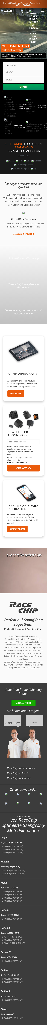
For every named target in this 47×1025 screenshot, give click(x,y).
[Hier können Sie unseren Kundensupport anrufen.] (33, 26)
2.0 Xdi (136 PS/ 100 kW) (12, 846)
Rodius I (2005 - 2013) (10, 975)
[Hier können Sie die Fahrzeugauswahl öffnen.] (25, 33)
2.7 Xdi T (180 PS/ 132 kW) (13, 943)
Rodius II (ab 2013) (8, 996)
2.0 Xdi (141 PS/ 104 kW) (12, 849)
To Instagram (17, 529)
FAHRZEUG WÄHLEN (23, 703)
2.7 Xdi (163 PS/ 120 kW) (12, 898)
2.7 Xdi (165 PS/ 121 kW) (12, 901)
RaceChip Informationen (21, 768)
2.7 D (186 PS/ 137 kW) (12, 937)
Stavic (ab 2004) (7, 1014)
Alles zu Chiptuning (23, 234)
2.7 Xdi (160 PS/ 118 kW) (12, 940)
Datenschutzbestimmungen (17, 462)
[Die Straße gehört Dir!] (23, 568)
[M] (42, 11)
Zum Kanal (15, 393)
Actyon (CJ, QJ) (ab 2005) (11, 843)
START (23, 87)
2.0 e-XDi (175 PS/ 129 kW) (13, 874)
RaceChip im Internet (19, 778)
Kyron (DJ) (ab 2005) (9, 888)
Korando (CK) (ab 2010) (10, 867)
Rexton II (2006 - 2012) (10, 933)
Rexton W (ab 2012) (9, 957)
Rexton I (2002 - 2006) (10, 915)
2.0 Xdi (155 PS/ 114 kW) (12, 852)
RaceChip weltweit (18, 773)
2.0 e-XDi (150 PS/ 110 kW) (13, 870)
